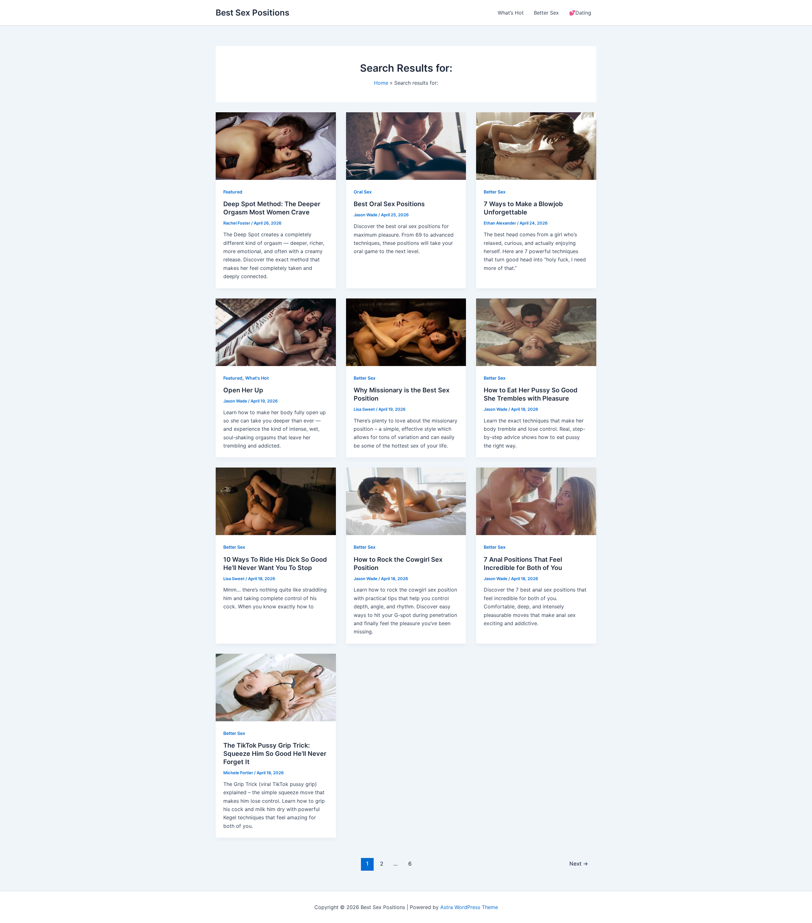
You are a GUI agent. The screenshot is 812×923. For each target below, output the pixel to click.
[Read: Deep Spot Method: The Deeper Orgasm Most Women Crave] (276, 145)
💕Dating (580, 13)
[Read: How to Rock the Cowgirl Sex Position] (406, 501)
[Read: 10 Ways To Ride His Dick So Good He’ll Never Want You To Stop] (276, 501)
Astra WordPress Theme (469, 907)
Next (578, 863)
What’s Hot (511, 13)
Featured (232, 191)
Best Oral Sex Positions (389, 204)
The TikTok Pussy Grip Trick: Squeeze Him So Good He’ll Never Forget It (274, 754)
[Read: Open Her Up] (276, 331)
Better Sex (546, 13)
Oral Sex (363, 191)
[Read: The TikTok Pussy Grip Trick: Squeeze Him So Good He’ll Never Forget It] (276, 687)
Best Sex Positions (252, 12)
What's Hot (257, 378)
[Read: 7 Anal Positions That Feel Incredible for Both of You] (536, 501)
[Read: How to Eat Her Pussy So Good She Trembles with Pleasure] (536, 331)
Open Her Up (243, 390)
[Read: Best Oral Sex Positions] (406, 145)
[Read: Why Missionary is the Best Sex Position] (406, 331)
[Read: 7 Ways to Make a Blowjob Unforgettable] (536, 145)
